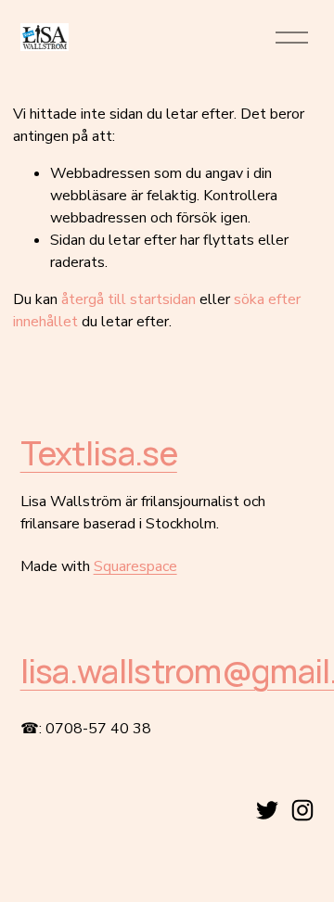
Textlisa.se (98, 453)
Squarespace (135, 566)
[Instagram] (302, 810)
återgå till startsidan (128, 299)
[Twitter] (267, 810)
